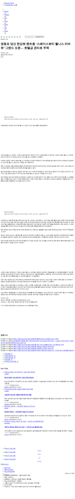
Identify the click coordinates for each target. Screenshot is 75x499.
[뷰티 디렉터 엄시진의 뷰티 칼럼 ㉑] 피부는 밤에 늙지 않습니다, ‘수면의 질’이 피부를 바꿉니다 (43, 350)
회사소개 (7, 467)
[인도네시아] (20, 37)
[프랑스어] (12, 37)
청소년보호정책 (9, 471)
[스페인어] (15, 37)
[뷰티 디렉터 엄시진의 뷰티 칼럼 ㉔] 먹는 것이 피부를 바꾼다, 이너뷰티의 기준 (38, 344)
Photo (6, 24)
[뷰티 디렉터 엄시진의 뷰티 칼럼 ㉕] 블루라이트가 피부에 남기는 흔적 (35, 339)
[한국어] (2, 37)
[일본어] (7, 37)
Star (5, 18)
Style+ (6, 21)
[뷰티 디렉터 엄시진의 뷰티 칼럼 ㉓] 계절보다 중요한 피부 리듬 (33, 346)
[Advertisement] (8, 86)
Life (5, 28)
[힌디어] (18, 37)
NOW (6, 31)
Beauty (6, 11)
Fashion (6, 14)
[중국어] (10, 37)
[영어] (4, 37)
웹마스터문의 (8, 469)
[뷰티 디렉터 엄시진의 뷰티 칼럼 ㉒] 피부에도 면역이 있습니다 (33, 348)
